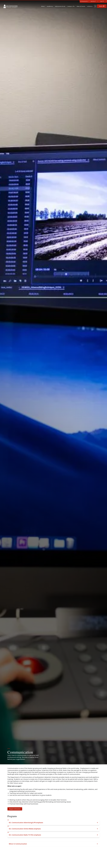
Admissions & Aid (60, 6)
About (43, 6)
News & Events (81, 6)
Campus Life (71, 6)
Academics (50, 6)
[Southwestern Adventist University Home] (11, 6)
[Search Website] (95, 6)
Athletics (90, 6)
